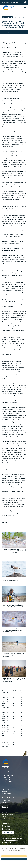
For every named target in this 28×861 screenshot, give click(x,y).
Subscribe (9, 832)
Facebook (7, 826)
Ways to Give (6, 818)
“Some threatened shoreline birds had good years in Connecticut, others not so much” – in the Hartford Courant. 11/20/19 (13, 54)
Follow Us (5, 823)
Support (5, 807)
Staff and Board (6, 791)
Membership (6, 810)
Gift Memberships (7, 814)
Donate (4, 816)
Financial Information (8, 798)
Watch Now (15, 2)
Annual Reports (6, 793)
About (4, 786)
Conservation (7, 17)
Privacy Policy (6, 800)
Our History (5, 789)
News (3, 32)
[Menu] (25, 6)
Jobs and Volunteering (8, 796)
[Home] (9, 8)
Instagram (7, 829)
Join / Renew (6, 812)
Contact (4, 802)
